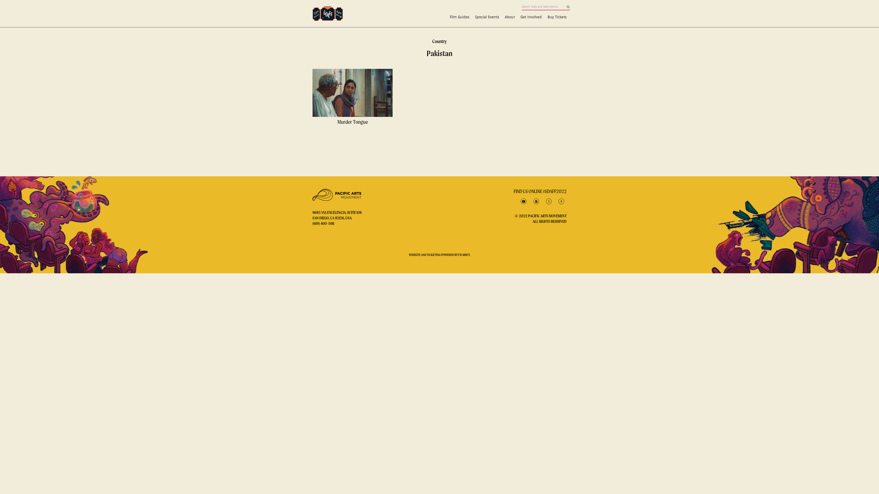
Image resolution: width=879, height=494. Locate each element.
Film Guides (459, 16)
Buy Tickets (557, 16)
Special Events (487, 16)
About (510, 16)
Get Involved (531, 16)
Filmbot (464, 255)
